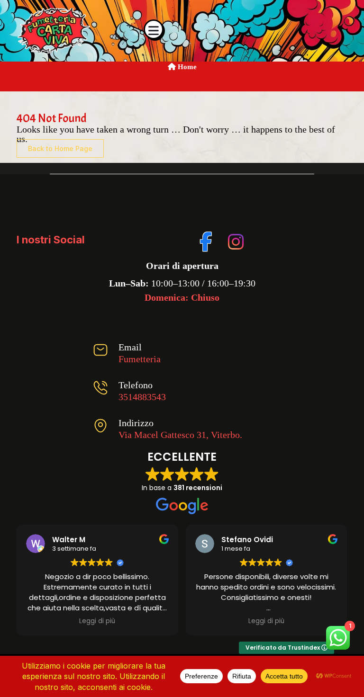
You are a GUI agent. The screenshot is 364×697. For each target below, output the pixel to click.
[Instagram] (234, 240)
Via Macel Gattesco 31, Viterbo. (180, 434)
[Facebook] (206, 240)
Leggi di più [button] (97, 621)
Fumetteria (139, 359)
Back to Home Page (60, 148)
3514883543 (142, 397)
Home (186, 67)
